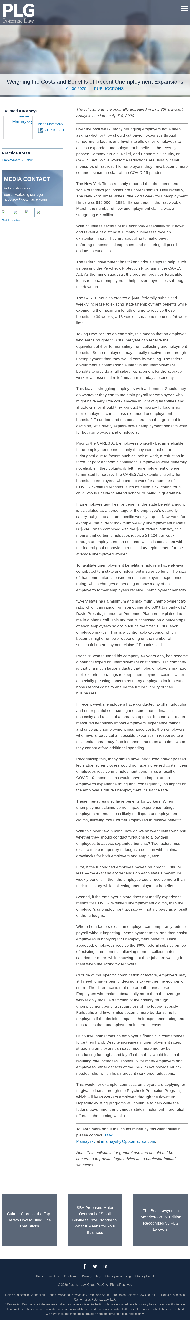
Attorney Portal (144, 1276)
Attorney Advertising (117, 1276)
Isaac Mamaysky (50, 124)
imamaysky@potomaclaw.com (128, 1141)
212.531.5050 (55, 130)
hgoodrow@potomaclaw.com (25, 199)
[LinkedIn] (105, 1266)
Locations (54, 1276)
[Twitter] (95, 1266)
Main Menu (82, 5)
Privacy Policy (91, 1276)
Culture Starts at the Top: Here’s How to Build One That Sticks (29, 1220)
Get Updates (11, 220)
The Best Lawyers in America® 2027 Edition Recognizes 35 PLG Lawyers (160, 1219)
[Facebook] (84, 1266)
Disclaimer (71, 1276)
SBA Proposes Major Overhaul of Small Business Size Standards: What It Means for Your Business (95, 1220)
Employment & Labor (17, 160)
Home (40, 1276)
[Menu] (184, 8)
